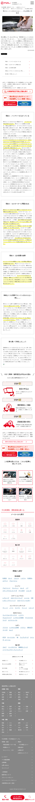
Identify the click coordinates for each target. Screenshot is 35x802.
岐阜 (3, 715)
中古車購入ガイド (23, 744)
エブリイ (5, 581)
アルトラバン (13, 581)
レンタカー (4, 756)
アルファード (6, 588)
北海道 (3, 692)
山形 (10, 697)
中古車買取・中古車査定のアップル (11, 739)
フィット (24, 608)
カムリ (11, 630)
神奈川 (27, 692)
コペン (32, 637)
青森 (10, 692)
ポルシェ (5, 558)
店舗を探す (21, 747)
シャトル (26, 598)
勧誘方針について (6, 774)
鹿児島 (19, 730)
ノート (11, 608)
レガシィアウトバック (9, 600)
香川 (3, 730)
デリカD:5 (21, 590)
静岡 (3, 713)
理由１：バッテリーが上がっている (13, 61)
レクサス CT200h (18, 617)
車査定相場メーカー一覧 (9, 744)
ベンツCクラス (12, 647)
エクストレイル (12, 620)
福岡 (19, 723)
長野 (10, 706)
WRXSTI (29, 627)
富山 (3, 708)
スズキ (21, 532)
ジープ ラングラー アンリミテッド (13, 650)
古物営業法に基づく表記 (8, 783)
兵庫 (27, 711)
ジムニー (16, 578)
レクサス (5, 525)
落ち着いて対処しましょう (11, 74)
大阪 (19, 706)
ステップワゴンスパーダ (10, 590)
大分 (19, 727)
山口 (3, 727)
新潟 (3, 706)
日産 (21, 525)
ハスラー (23, 578)
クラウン (23, 627)
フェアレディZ (24, 637)
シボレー (5, 565)
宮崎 (27, 727)
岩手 (3, 694)
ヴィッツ (5, 608)
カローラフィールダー (23, 600)
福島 (3, 699)
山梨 (10, 711)
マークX (5, 630)
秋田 (3, 697)
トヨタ (13, 525)
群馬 (19, 697)
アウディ (30, 551)
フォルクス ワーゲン (21, 552)
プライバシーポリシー (7, 777)
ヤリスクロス (29, 617)
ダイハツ (5, 538)
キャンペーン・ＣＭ (8, 750)
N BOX (5, 578)
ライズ (5, 620)
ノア (27, 588)
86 (17, 637)
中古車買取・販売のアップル (7, 7)
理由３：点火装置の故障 (10, 67)
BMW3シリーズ (23, 647)
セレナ (22, 588)
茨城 (19, 699)
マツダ (5, 532)
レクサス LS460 (14, 627)
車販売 (19, 741)
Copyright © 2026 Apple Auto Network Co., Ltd (17, 789)
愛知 (10, 713)
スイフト (17, 608)
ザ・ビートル (6, 640)
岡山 (3, 725)
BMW (13, 551)
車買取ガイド (6, 747)
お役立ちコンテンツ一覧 (17, 656)
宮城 (10, 694)
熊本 (27, 725)
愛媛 (10, 730)
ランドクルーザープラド (10, 615)
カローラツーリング (16, 598)
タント (10, 578)
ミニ (13, 558)
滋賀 (19, 708)
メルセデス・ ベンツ (5, 552)
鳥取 (3, 723)
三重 (10, 715)
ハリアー (21, 615)
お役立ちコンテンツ (23, 753)
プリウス (5, 627)
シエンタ (28, 590)
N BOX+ (30, 578)
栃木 (27, 697)
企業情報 (4, 762)
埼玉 (19, 694)
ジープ (13, 565)
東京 (19, 692)
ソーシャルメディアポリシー (9, 780)
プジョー (21, 558)
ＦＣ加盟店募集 (6, 759)
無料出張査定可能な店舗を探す (14, 441)
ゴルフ (5, 647)
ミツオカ (13, 538)
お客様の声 (21, 750)
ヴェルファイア (7, 617)
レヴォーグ (6, 598)
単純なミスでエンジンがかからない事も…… (15, 70)
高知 (3, 732)
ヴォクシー (15, 588)
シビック (31, 608)
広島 (10, 725)
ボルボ (29, 558)
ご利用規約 (4, 772)
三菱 (30, 532)
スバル (13, 532)
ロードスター (11, 637)
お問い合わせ (5, 765)
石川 (10, 708)
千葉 (27, 694)
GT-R (4, 637)
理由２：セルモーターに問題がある (13, 64)
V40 (32, 598)
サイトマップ (5, 768)
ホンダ (29, 525)
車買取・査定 (5, 741)
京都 (27, 706)
